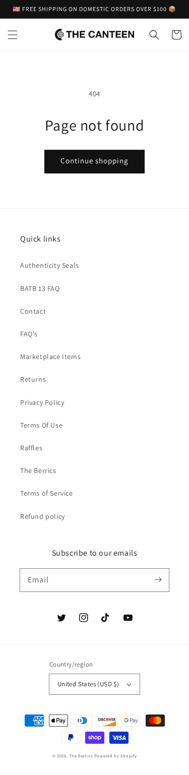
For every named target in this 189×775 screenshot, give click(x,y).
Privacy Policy (42, 402)
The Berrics (38, 470)
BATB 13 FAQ (40, 288)
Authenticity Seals (49, 265)
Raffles (31, 447)
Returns (33, 379)
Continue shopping (94, 160)
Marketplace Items (50, 356)
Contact (33, 311)
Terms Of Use (41, 425)
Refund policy (42, 516)
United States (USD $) (88, 684)
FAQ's (29, 333)
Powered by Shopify (115, 755)
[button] (13, 35)
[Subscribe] (158, 580)
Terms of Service (46, 493)
